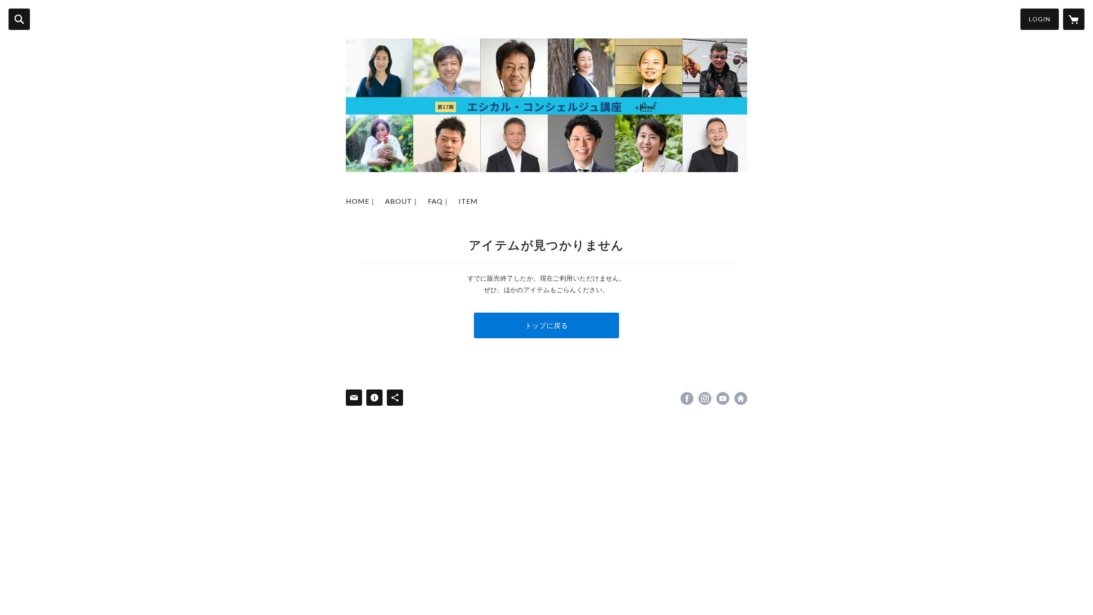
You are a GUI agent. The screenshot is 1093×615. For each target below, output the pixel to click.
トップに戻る (546, 325)
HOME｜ (361, 201)
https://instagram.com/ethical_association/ (704, 398)
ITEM (468, 201)
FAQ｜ (439, 201)
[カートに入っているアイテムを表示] (1073, 19)
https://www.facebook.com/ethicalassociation (687, 398)
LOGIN (1039, 19)
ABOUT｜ (402, 201)
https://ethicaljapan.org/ (740, 398)
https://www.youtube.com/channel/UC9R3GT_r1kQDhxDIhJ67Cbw (722, 398)
